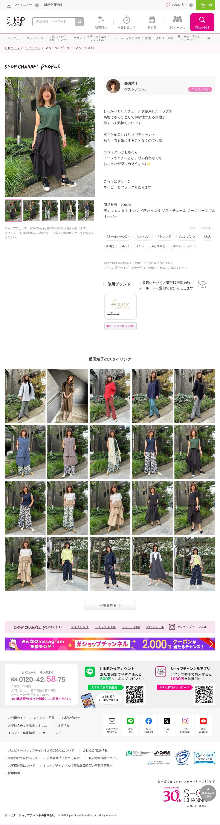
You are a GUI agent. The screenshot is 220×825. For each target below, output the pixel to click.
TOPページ (12, 48)
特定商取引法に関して (23, 758)
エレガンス (188, 236)
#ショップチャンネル (192, 627)
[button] (204, 758)
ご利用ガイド (17, 717)
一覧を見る (108, 605)
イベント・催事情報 (21, 733)
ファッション (184, 246)
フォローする (200, 89)
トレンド (165, 236)
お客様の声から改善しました (27, 725)
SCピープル (32, 48)
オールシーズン (118, 236)
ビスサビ (160, 246)
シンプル (144, 236)
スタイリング (80, 627)
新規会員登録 (53, 4)
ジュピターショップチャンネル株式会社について (41, 750)
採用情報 (14, 773)
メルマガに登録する (111, 730)
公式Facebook (148, 730)
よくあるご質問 (44, 717)
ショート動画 (131, 627)
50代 (111, 246)
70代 (141, 246)
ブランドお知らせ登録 (122, 326)
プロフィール (155, 627)
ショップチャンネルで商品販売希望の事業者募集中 (78, 765)
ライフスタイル (105, 627)
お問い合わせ (71, 717)
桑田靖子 (131, 83)
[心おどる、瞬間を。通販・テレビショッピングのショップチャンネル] (15, 21)
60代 (126, 246)
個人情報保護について (103, 758)
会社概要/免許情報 (95, 750)
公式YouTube (203, 730)
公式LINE (130, 730)
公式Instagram (185, 730)
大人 (208, 236)
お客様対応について (21, 765)
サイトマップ (52, 733)
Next (91, 137)
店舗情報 (64, 725)
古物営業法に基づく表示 (63, 758)
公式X (166, 730)
